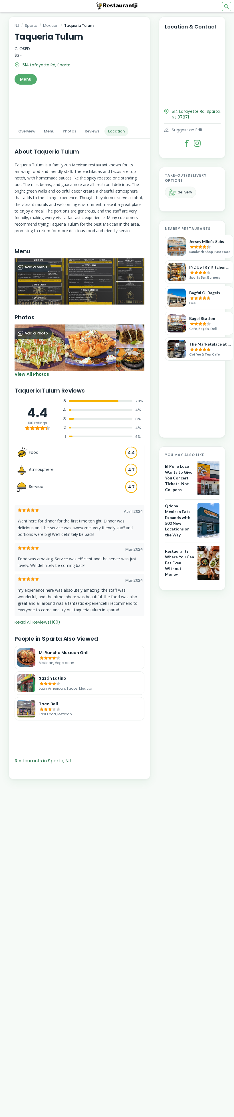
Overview (26, 131)
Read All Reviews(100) (37, 622)
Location (116, 131)
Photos (69, 131)
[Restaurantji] (117, 6)
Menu (25, 79)
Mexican (50, 25)
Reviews (92, 131)
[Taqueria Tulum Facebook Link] (186, 143)
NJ (17, 25)
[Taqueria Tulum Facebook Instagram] (197, 143)
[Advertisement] (79, 104)
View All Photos (32, 374)
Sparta (31, 25)
